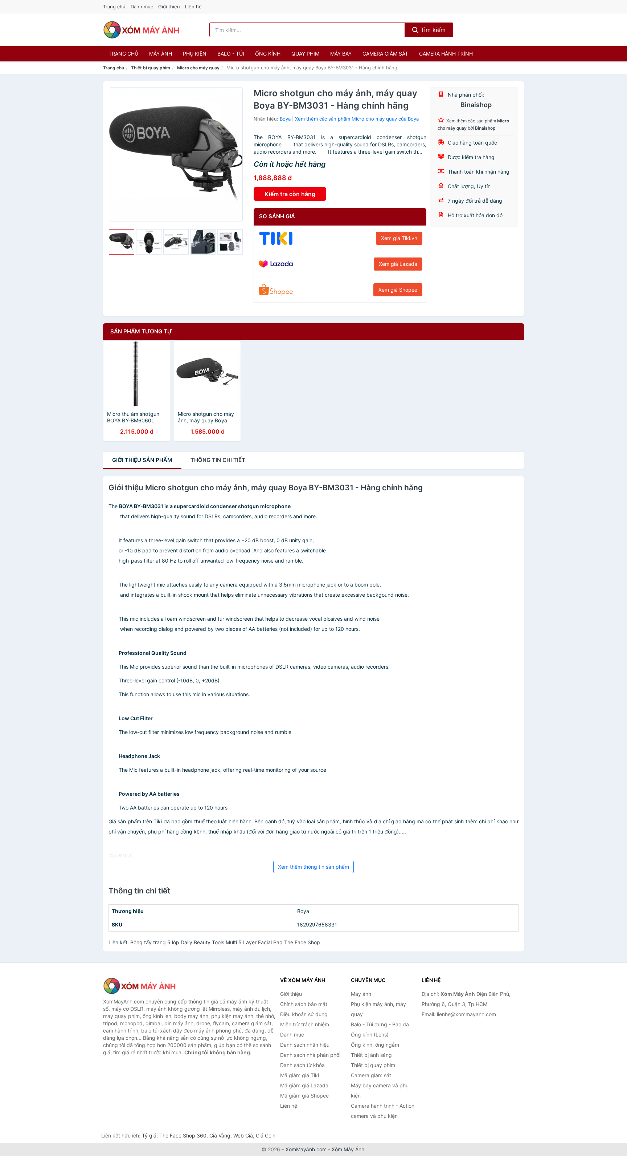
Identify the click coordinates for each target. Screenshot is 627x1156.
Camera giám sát (385, 53)
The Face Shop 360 (182, 1135)
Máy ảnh (160, 53)
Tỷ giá (149, 1135)
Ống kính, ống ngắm (375, 1045)
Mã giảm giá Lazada (304, 1085)
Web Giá (243, 1135)
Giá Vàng (219, 1135)
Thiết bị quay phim (150, 67)
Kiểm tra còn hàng (290, 194)
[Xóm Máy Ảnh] (139, 986)
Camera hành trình (446, 53)
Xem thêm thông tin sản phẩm (313, 867)
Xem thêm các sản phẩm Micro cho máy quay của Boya (357, 119)
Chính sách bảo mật (303, 1004)
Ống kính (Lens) (370, 1034)
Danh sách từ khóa (302, 1065)
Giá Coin (265, 1135)
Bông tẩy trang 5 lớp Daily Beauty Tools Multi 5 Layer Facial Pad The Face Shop (225, 942)
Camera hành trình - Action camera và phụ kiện (382, 1111)
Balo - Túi (230, 53)
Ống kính (267, 53)
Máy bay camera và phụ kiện (380, 1090)
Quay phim (305, 53)
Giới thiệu (169, 6)
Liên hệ (193, 6)
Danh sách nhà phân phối (310, 1055)
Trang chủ (114, 6)
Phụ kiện (194, 53)
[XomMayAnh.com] (141, 30)
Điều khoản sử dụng (304, 1014)
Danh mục (142, 6)
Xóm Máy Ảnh (348, 1149)
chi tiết (217, 460)
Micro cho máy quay (198, 67)
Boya (285, 119)
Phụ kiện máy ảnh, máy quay (378, 1009)
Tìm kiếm (432, 29)
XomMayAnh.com (306, 1149)
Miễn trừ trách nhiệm (304, 1024)
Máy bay (341, 53)
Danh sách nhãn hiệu (304, 1045)
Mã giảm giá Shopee (304, 1095)
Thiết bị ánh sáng (371, 1055)
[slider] (121, 242)
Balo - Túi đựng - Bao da (380, 1024)
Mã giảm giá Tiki (299, 1075)
